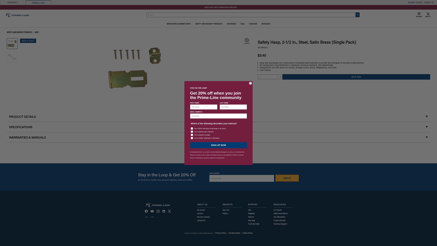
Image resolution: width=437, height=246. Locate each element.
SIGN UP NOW (218, 145)
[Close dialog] (250, 83)
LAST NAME (224, 103)
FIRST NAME (194, 103)
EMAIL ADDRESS (196, 112)
